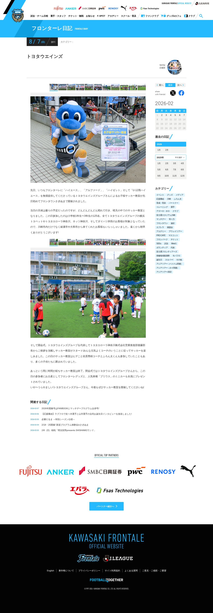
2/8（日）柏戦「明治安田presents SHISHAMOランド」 (69, 430)
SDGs (158, 243)
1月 (159, 150)
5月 (159, 169)
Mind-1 (173, 243)
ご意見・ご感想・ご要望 (154, 570)
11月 (174, 176)
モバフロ (176, 255)
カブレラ (160, 227)
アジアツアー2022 (163, 272)
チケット (174, 239)
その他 (179, 260)
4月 (182, 163)
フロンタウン (162, 223)
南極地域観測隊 (162, 255)
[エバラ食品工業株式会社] (133, 7)
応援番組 (160, 199)
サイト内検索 (201, 16)
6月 (166, 169)
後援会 (170, 227)
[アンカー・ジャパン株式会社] (71, 7)
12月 (182, 176)
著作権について (66, 570)
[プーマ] (124, 7)
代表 (172, 247)
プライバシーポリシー (89, 570)
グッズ (170, 195)
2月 (166, 150)
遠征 (172, 223)
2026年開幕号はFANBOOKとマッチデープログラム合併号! (70, 408)
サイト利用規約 (112, 570)
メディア (179, 195)
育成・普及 (161, 203)
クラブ (175, 211)
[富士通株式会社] (58, 7)
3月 (174, 163)
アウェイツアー (175, 231)
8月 (182, 169)
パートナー (173, 203)
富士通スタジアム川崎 (165, 215)
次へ (179, 85)
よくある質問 (131, 570)
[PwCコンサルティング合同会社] (102, 7)
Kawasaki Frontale (176, 3)
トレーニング (162, 207)
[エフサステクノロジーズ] (149, 7)
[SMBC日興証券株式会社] (87, 7)
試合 (166, 243)
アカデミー (113, 16)
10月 (167, 176)
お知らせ (90, 16)
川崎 (169, 199)
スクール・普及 (128, 16)
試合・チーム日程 (39, 16)
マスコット (173, 235)
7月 (174, 169)
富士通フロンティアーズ (166, 251)
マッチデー (161, 219)
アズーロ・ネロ (162, 211)
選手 (172, 207)
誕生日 (159, 260)
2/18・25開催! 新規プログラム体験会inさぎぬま (65, 425)
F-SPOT (101, 16)
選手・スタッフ (58, 16)
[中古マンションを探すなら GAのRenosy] (113, 7)
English (50, 570)
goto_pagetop (203, 602)
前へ (161, 85)
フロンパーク (162, 239)
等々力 (171, 219)
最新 (170, 85)
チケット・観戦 (76, 16)
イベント (160, 195)
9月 (159, 176)
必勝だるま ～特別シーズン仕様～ (58, 419)
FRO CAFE (160, 235)
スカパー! (169, 260)
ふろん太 (177, 199)
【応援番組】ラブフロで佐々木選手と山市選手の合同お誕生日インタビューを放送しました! (87, 414)
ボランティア (162, 247)
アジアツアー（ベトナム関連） (169, 264)
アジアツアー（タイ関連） (167, 268)
